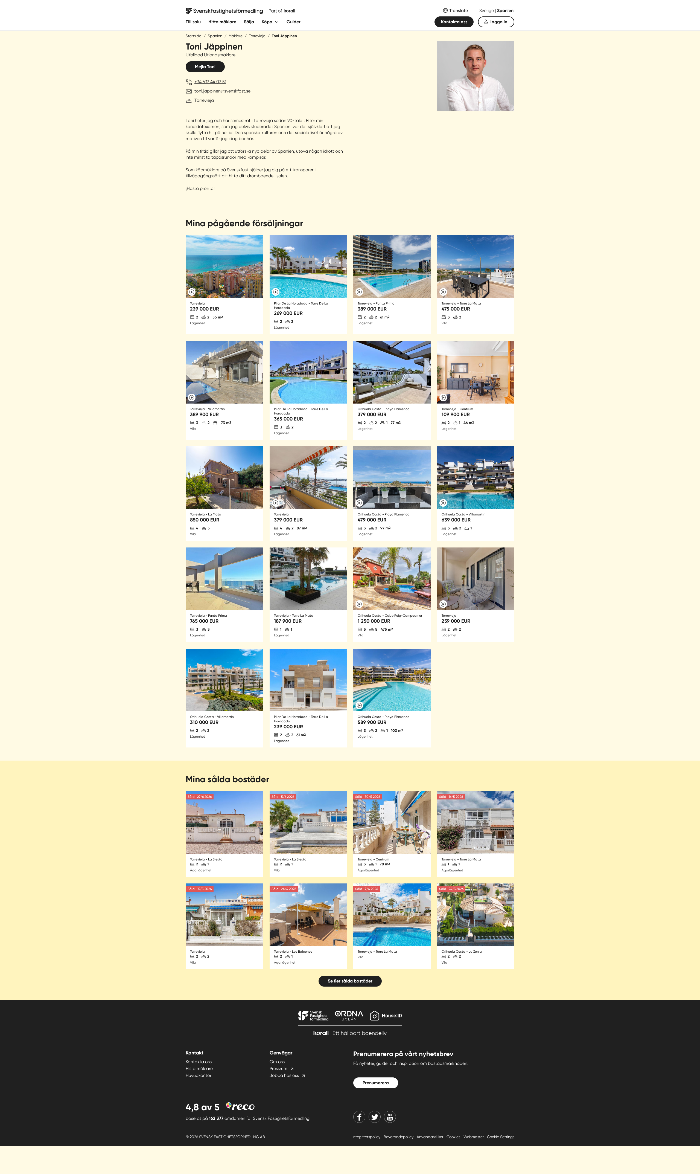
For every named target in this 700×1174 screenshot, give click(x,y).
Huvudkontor (198, 1075)
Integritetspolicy (366, 1137)
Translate (458, 10)
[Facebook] (359, 1117)
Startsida (194, 36)
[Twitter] (375, 1117)
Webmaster (474, 1137)
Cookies (454, 1137)
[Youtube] (390, 1117)
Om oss (277, 1061)
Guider (294, 21)
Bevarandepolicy (399, 1137)
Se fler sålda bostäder (350, 981)
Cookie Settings (500, 1137)
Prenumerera (376, 1082)
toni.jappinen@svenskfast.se (222, 91)
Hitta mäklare (222, 21)
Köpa (267, 21)
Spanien (505, 10)
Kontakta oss (454, 21)
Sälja (249, 21)
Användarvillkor (430, 1137)
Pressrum (278, 1068)
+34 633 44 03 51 (210, 81)
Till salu (193, 21)
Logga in (498, 21)
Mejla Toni (205, 66)
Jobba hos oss (284, 1075)
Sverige (487, 10)
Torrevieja (257, 36)
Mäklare (236, 36)
